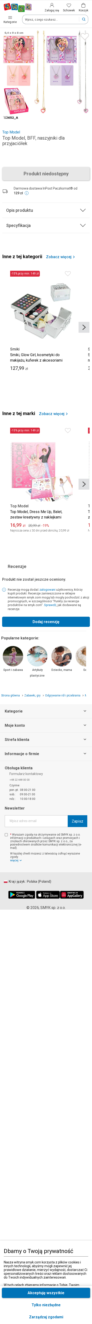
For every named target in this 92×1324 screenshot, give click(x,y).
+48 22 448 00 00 (19, 779)
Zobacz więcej (58, 257)
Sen (85, 670)
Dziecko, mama (61, 670)
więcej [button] (14, 860)
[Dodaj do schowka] (84, 35)
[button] (46, 1317)
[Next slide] (84, 327)
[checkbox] (6, 834)
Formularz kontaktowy (26, 774)
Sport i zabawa (13, 670)
